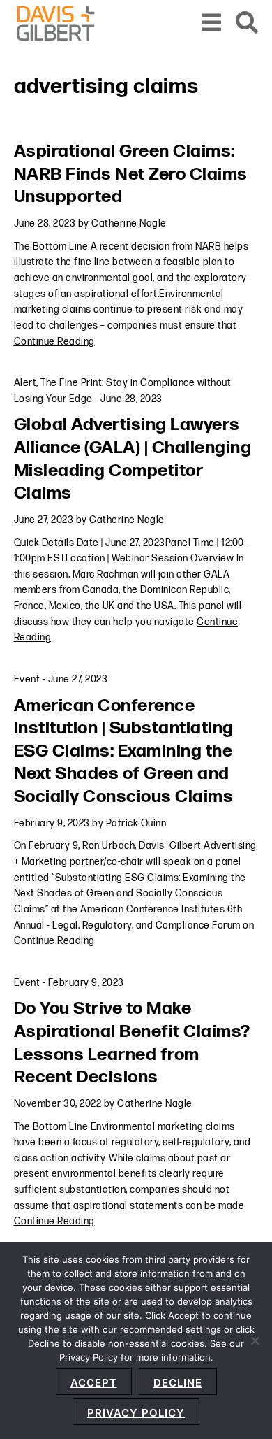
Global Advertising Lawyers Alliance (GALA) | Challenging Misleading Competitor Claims (133, 459)
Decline (177, 1382)
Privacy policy (136, 1412)
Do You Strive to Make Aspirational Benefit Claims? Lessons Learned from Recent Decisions (132, 1043)
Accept (93, 1382)
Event (27, 679)
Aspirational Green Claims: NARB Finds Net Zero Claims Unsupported (131, 174)
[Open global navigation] (212, 23)
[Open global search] (247, 23)
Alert (25, 383)
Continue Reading (54, 342)
